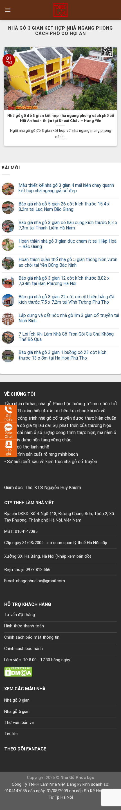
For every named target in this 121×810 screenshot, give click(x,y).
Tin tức (11, 734)
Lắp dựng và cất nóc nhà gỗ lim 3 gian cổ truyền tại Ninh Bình (69, 318)
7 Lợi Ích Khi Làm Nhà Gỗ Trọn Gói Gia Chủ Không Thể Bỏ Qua (66, 336)
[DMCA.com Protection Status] (18, 671)
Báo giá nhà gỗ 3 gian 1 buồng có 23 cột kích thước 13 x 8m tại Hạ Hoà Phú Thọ (62, 355)
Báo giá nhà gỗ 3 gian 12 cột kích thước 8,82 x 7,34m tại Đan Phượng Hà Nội (64, 280)
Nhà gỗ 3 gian (17, 700)
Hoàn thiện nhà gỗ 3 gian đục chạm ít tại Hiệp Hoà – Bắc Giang (67, 243)
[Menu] (7, 10)
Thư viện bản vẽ (19, 722)
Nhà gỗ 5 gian (17, 711)
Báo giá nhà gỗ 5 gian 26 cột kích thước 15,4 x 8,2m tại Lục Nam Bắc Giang (64, 206)
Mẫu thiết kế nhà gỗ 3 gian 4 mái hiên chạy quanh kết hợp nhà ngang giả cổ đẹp (66, 188)
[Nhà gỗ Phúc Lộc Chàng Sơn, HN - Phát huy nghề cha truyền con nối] (60, 10)
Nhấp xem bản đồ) (74, 556)
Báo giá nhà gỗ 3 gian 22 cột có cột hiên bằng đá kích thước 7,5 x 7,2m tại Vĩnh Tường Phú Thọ (66, 299)
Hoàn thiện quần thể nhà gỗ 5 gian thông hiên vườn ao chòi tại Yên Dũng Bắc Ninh (68, 262)
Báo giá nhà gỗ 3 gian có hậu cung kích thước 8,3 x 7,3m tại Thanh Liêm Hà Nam (68, 225)
